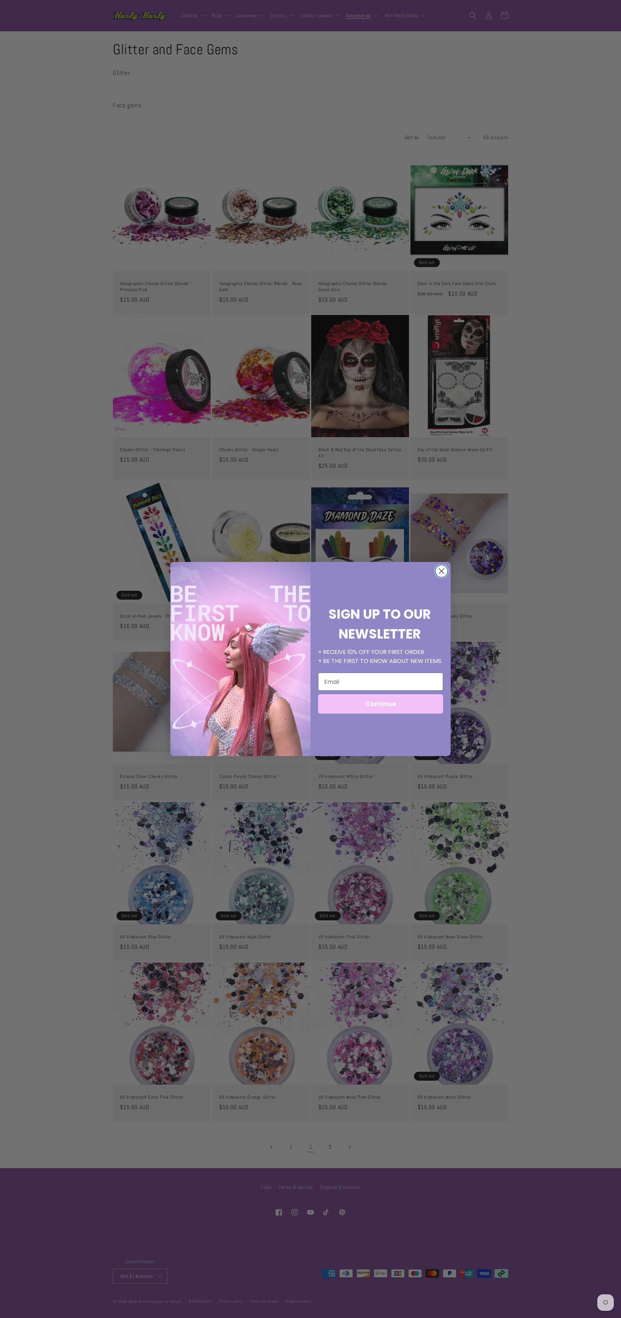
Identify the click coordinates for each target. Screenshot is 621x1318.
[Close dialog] (441, 571)
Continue (380, 703)
